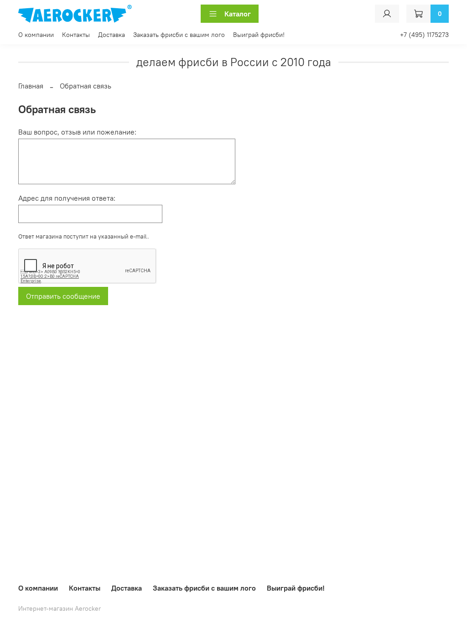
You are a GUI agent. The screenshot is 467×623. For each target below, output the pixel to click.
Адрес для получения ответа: (66, 197)
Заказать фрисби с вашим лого (179, 35)
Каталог (237, 13)
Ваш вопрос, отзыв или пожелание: (77, 131)
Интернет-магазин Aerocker (59, 608)
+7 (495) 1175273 (424, 35)
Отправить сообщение (63, 296)
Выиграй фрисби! (259, 35)
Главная (30, 85)
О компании (36, 35)
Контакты (76, 35)
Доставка (111, 35)
